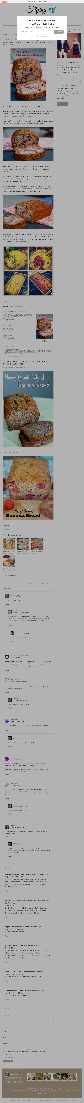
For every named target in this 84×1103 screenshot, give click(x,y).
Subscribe (59, 32)
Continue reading (42, 36)
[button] (42, 1)
